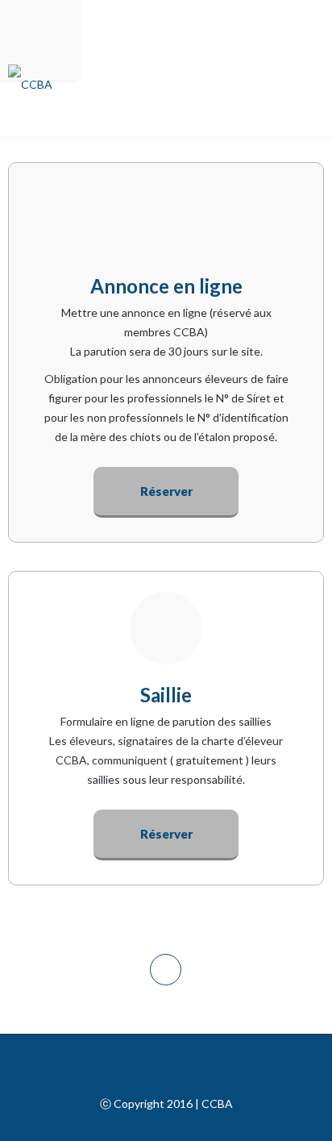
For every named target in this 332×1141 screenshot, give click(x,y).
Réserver (166, 491)
